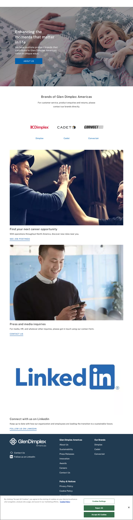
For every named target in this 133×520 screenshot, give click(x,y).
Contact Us (16, 334)
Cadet (97, 449)
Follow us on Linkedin (23, 429)
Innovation (64, 458)
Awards (63, 463)
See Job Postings (20, 239)
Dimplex (98, 444)
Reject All (99, 508)
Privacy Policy (66, 486)
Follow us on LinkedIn (24, 457)
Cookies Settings (99, 501)
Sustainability (66, 449)
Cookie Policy (66, 491)
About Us (29, 61)
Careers (63, 468)
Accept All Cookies (99, 515)
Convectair (99, 454)
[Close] (129, 507)
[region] (66, 507)
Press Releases (66, 454)
